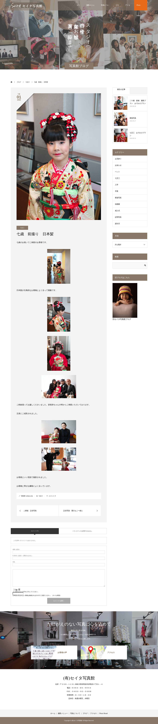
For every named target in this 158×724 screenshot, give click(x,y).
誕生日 (117, 223)
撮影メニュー (90, 7)
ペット (117, 172)
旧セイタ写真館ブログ (122, 319)
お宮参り (118, 159)
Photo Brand (139, 7)
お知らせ (118, 165)
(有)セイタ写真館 (79, 678)
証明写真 (118, 217)
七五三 (22, 228)
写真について (105, 7)
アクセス (127, 7)
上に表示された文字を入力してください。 (26, 592)
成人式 (117, 211)
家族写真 (133, 118)
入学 (116, 185)
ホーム (78, 7)
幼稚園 (117, 204)
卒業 (116, 191)
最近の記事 (121, 89)
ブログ (117, 7)
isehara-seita (29, 496)
